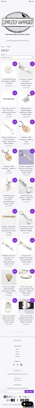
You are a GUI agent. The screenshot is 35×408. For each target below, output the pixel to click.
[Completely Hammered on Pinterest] (17, 365)
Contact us (17, 356)
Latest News (17, 340)
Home (2, 46)
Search (17, 349)
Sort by (3, 54)
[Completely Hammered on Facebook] (14, 365)
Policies (17, 354)
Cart (32, 1)
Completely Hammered (17, 404)
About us (17, 352)
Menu (4, 1)
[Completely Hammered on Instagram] (21, 365)
